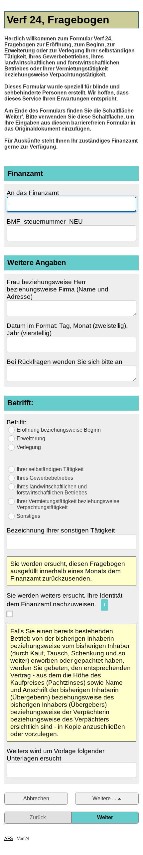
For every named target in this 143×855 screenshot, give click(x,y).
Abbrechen (36, 798)
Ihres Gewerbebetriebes (45, 478)
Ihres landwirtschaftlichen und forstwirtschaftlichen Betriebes (52, 489)
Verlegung (29, 447)
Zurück (38, 817)
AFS (8, 838)
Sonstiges (28, 516)
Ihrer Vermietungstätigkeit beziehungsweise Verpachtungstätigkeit (68, 504)
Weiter (105, 817)
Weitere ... (104, 798)
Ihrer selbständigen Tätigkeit (50, 469)
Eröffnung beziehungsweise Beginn (59, 430)
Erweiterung (31, 438)
